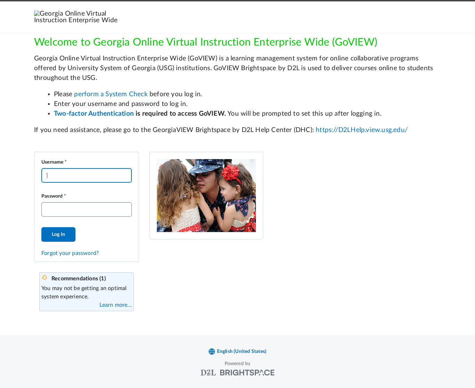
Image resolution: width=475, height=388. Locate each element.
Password (52, 196)
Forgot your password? (70, 253)
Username (52, 162)
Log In (58, 234)
